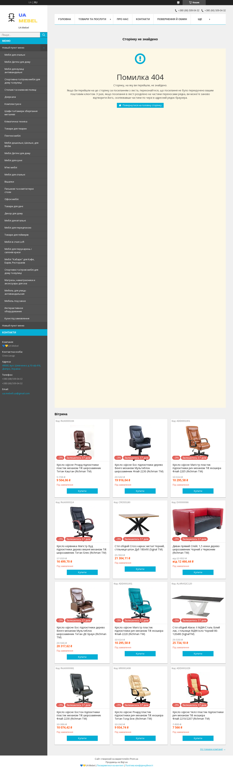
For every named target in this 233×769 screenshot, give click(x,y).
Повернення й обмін (172, 19)
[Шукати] (43, 35)
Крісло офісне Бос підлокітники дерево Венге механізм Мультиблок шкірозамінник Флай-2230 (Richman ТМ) (139, 468)
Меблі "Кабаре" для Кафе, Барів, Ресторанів (19, 261)
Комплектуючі (13, 104)
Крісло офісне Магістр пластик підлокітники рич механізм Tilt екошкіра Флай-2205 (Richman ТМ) (197, 468)
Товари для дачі (14, 206)
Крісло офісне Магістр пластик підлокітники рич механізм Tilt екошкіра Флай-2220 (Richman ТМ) (139, 631)
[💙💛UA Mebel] (24, 17)
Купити (82, 491)
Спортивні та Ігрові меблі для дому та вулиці (21, 271)
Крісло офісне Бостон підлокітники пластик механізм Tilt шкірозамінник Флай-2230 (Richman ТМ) (79, 715)
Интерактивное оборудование (14, 309)
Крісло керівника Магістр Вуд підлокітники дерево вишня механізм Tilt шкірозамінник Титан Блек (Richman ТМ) (81, 549)
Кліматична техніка (16, 121)
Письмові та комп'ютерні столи (19, 190)
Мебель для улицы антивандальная (15, 292)
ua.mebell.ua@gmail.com (16, 393)
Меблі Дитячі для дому (17, 61)
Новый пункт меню (13, 47)
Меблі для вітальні (15, 220)
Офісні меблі (12, 199)
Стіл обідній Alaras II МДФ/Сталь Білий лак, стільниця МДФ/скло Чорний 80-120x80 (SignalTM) (196, 631)
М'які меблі (11, 167)
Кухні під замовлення (17, 318)
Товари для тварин (16, 128)
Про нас (123, 19)
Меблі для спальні (15, 54)
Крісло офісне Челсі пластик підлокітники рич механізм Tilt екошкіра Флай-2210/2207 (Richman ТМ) (198, 715)
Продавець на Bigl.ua (117, 762)
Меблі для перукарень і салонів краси (18, 250)
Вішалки (9, 181)
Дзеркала (10, 96)
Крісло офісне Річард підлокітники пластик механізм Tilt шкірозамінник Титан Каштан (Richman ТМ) (79, 468)
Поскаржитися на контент (110, 765)
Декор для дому (14, 213)
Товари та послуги (92, 19)
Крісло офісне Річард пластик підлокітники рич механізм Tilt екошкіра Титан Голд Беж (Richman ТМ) (139, 715)
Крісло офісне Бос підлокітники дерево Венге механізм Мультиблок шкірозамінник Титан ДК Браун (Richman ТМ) (81, 632)
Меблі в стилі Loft (14, 241)
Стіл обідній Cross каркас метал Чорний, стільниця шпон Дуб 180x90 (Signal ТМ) (140, 548)
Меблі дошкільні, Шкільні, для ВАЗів (21, 144)
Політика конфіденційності (139, 765)
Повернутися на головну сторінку (142, 105)
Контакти (143, 19)
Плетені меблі (13, 135)
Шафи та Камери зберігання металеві (21, 112)
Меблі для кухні (13, 160)
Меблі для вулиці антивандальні (14, 70)
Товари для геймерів (17, 234)
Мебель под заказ (15, 301)
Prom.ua (134, 759)
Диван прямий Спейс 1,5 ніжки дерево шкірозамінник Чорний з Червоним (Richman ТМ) (196, 549)
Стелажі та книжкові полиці (20, 89)
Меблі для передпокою (18, 227)
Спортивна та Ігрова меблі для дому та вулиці (22, 81)
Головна (64, 19)
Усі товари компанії (211, 749)
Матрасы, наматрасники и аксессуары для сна (20, 281)
